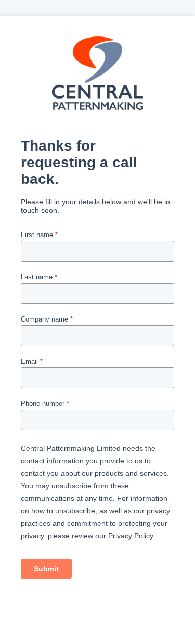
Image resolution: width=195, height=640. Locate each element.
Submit (46, 568)
